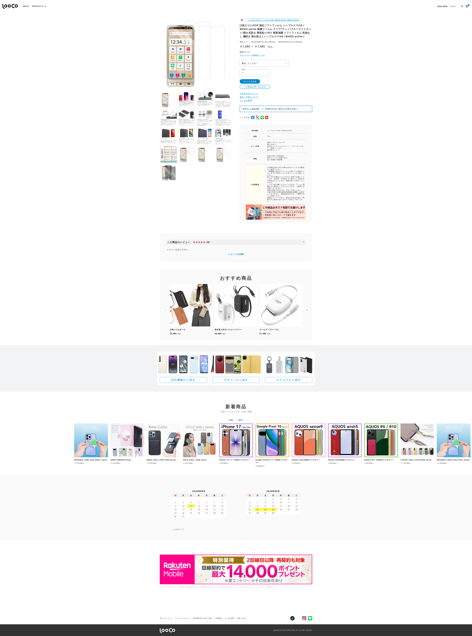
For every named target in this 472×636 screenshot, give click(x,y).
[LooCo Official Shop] (10, 6)
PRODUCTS (37, 6)
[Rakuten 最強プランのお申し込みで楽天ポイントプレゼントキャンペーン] (236, 569)
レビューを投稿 (236, 254)
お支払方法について (249, 93)
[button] (230, 420)
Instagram (304, 618)
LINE (310, 618)
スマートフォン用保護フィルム (252, 55)
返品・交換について (249, 97)
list (45, 6)
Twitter (298, 618)
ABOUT (26, 6)
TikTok (292, 618)
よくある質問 (246, 100)
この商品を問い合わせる (255, 86)
